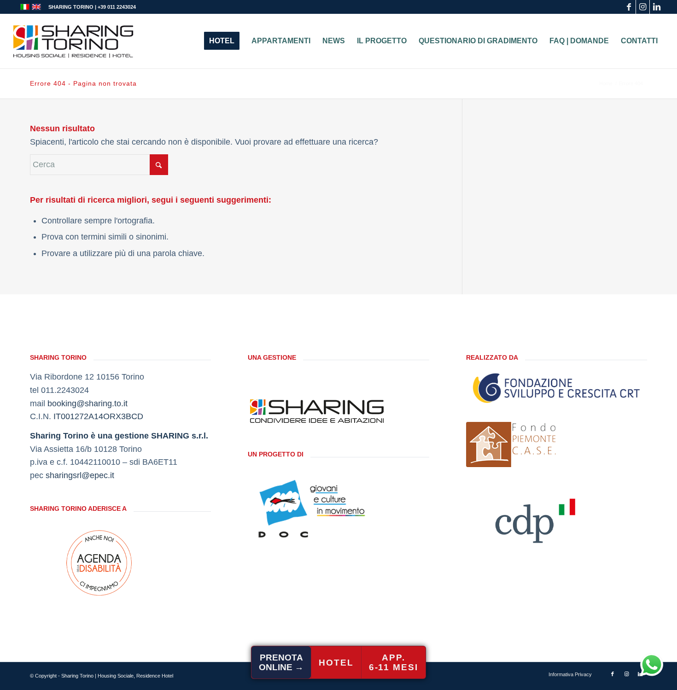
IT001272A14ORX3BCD (98, 416)
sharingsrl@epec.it (80, 475)
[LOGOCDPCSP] (535, 518)
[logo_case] (512, 444)
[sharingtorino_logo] (73, 41)
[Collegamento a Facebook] (629, 7)
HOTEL (336, 662)
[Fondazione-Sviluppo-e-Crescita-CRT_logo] (556, 387)
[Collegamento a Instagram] (642, 7)
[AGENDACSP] (99, 563)
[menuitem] (221, 41)
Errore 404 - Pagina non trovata (83, 83)
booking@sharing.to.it (87, 403)
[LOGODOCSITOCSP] (317, 508)
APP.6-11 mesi (393, 662)
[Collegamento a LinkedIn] (657, 7)
